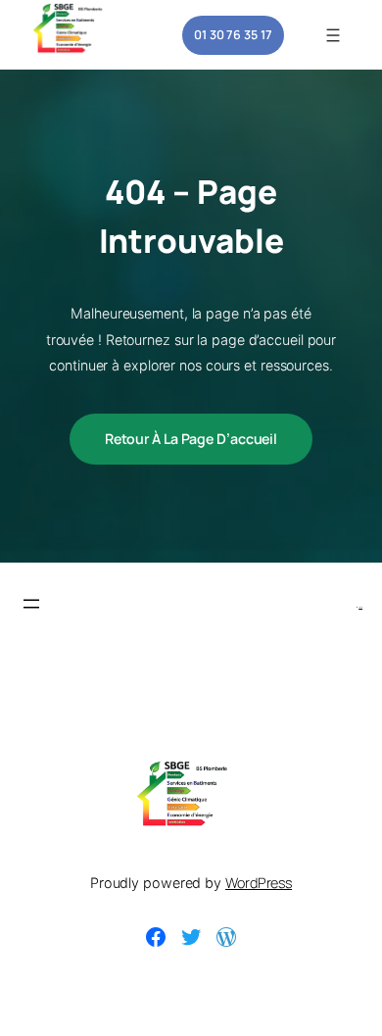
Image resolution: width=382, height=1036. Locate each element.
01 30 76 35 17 (233, 33)
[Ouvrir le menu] (333, 35)
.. (360, 604)
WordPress (258, 882)
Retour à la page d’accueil (191, 438)
